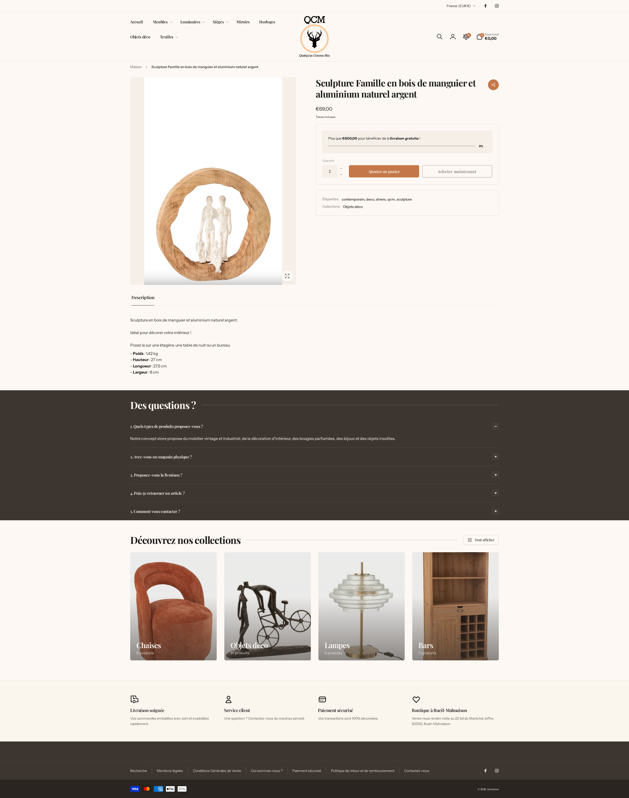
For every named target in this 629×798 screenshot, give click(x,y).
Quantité (328, 160)
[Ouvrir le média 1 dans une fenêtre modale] (213, 181)
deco (370, 199)
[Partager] (493, 84)
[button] (161, 22)
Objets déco (353, 206)
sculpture (404, 199)
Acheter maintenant (457, 171)
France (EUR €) (459, 6)
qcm (391, 199)
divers (381, 199)
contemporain (353, 199)
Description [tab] (142, 297)
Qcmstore (493, 789)
